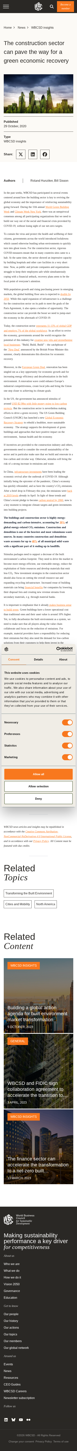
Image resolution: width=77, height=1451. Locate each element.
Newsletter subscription (19, 1398)
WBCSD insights (42, 27)
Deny (38, 798)
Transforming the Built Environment (28, 893)
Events (8, 1364)
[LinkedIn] (6, 1420)
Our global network (16, 1347)
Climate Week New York (28, 211)
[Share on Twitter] (20, 154)
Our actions (11, 1327)
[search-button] (52, 6)
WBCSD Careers (15, 1391)
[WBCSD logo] (38, 6)
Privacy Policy (41, 841)
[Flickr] (28, 1420)
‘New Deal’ (14, 349)
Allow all (38, 774)
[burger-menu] (6, 6)
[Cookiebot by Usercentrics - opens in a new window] (56, 649)
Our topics (10, 1334)
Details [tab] (38, 659)
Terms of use (61, 1441)
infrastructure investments (28, 471)
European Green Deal (33, 367)
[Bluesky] (13, 1420)
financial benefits (34, 587)
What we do (11, 1270)
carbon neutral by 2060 (51, 500)
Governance (12, 1291)
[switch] (67, 734)
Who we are (12, 1264)
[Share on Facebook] (45, 154)
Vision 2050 (12, 1284)
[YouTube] (21, 1420)
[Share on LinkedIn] (32, 154)
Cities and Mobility (17, 904)
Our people (11, 1314)
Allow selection (38, 786)
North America (45, 904)
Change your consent (21, 1441)
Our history (11, 1320)
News (21, 27)
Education (10, 1297)
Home (8, 27)
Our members (13, 1341)
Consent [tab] (13, 659)
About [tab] (63, 659)
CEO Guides (12, 1384)
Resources (11, 1377)
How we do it (12, 1277)
